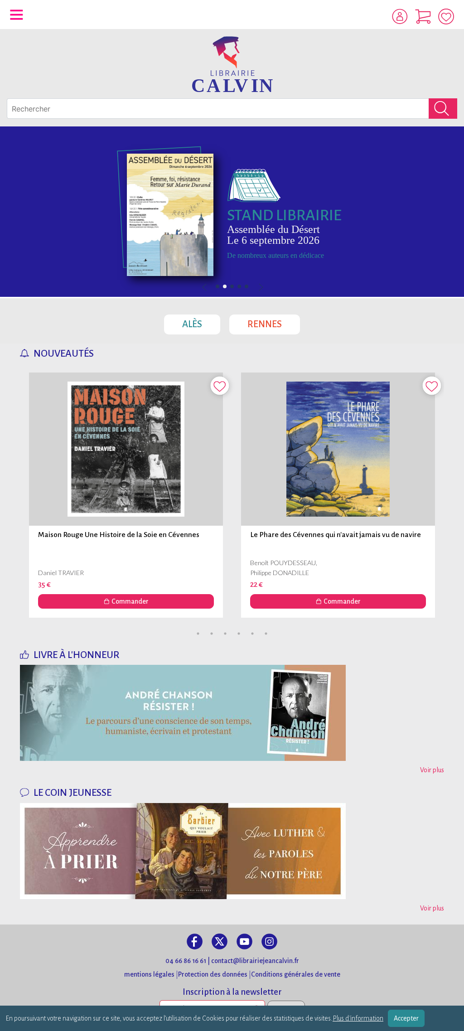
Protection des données (212, 974)
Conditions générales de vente (295, 974)
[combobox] (232, 108)
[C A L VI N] (232, 63)
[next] (260, 287)
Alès (201, 322)
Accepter (406, 1018)
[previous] (232, 287)
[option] (232, 211)
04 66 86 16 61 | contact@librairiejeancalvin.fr (232, 960)
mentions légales (149, 974)
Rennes (273, 322)
